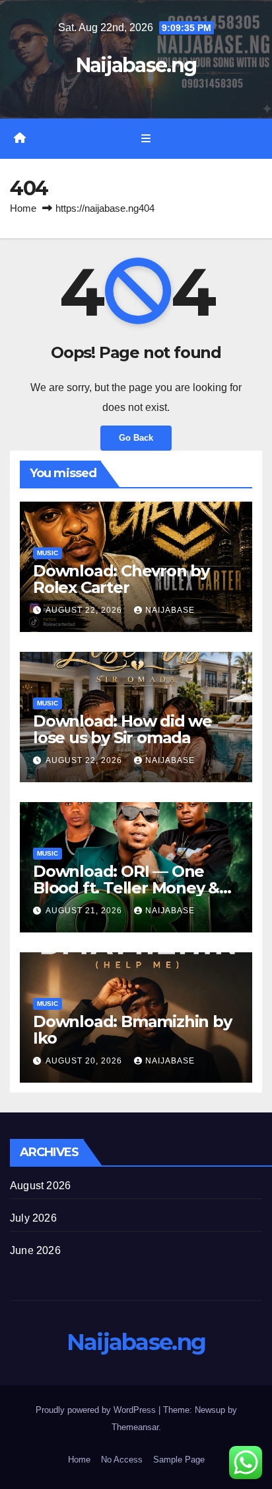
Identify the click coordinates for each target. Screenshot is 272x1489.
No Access (122, 1460)
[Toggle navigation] (145, 139)
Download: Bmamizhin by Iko (132, 1030)
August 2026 (40, 1185)
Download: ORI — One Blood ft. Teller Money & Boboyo (126, 888)
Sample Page (179, 1460)
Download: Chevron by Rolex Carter (121, 579)
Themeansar (135, 1427)
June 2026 (35, 1250)
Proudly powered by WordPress (97, 1410)
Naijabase (170, 610)
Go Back (136, 438)
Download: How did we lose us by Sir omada (122, 729)
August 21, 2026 (85, 910)
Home (23, 208)
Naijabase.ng (136, 65)
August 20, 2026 (85, 1060)
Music (47, 553)
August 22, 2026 (85, 610)
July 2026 (33, 1218)
